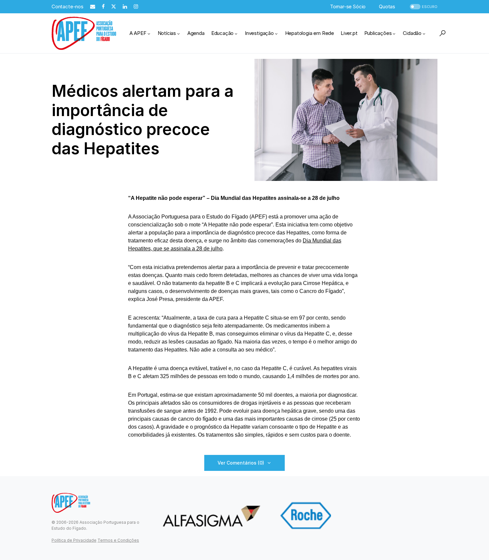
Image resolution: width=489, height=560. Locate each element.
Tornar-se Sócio (348, 6)
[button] (422, 7)
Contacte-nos (67, 6)
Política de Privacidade (74, 540)
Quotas (387, 6)
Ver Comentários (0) (241, 463)
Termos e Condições (118, 540)
